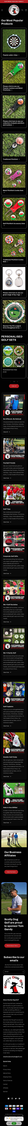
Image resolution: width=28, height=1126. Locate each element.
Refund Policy (7, 1073)
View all (14, 386)
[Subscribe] (23, 972)
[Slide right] (17, 381)
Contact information (15, 1121)
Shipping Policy (7, 1077)
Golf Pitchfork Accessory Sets (14, 223)
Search (5, 1065)
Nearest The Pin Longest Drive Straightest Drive (12, 327)
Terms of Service (7, 1080)
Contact (5, 1084)
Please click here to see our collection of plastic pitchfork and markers (13, 123)
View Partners (11, 872)
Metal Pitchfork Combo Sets (13, 190)
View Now (6, 478)
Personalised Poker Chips (10, 369)
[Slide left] (10, 381)
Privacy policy (20, 1116)
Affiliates (5, 1088)
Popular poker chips (10, 55)
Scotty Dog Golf (13, 1114)
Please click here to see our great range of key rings (13, 293)
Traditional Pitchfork (10, 159)
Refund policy (12, 1116)
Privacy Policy (7, 1069)
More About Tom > (12, 945)
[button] (2, 10)
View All (5, 432)
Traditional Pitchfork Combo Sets (13, 260)
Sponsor (5, 1091)
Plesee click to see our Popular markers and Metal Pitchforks (13, 88)
